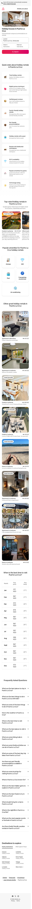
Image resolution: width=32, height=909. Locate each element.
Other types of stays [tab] (21, 846)
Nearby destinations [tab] (7, 846)
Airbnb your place (22, 9)
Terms (18, 901)
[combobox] (15, 41)
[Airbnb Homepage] (3, 8)
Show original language (9, 4)
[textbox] (8, 47)
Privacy (13, 901)
